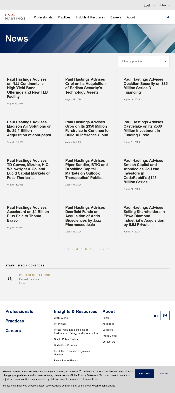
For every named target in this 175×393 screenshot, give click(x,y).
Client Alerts (61, 317)
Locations (108, 329)
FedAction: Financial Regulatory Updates (72, 352)
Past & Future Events (66, 360)
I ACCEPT (144, 373)
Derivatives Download (66, 345)
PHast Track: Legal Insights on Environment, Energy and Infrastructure (76, 331)
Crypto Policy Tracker (66, 339)
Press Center (110, 335)
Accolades (108, 323)
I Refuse (163, 373)
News (106, 317)
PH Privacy (60, 323)
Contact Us (109, 341)
